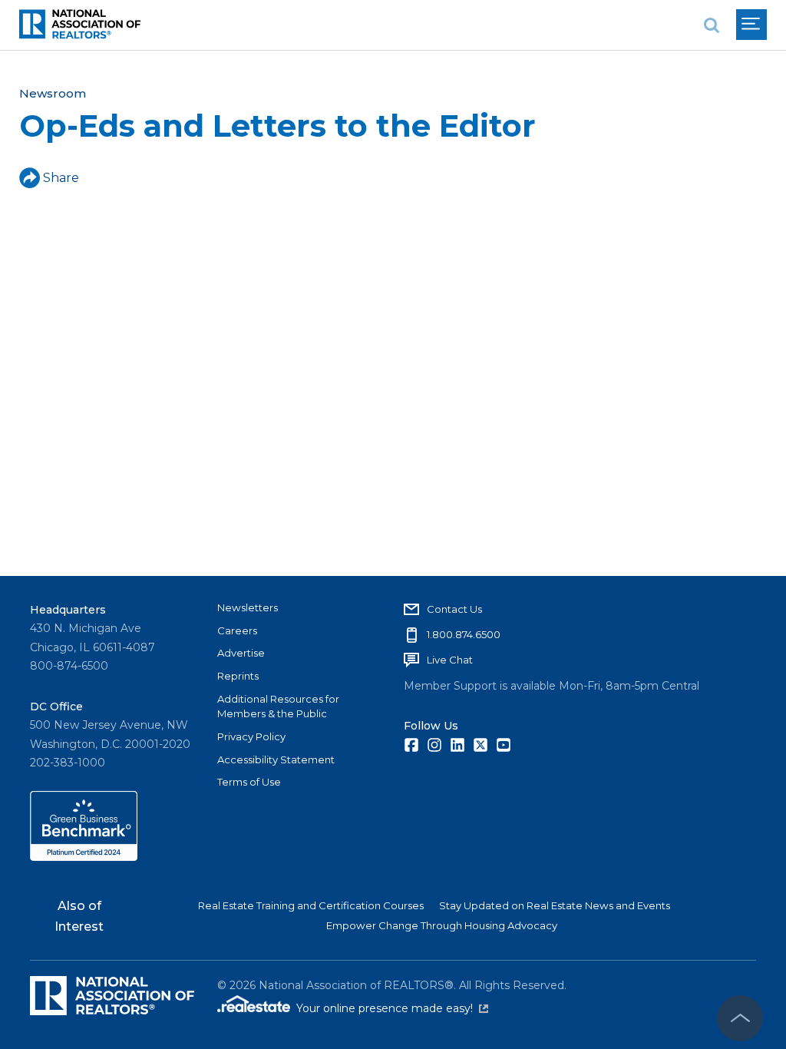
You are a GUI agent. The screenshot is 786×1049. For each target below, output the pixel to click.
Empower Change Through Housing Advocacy (441, 925)
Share (61, 177)
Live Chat (450, 660)
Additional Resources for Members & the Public (278, 706)
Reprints (238, 676)
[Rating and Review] (83, 857)
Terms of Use (249, 782)
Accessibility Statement (276, 759)
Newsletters (247, 607)
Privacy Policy (251, 736)
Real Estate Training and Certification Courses (311, 905)
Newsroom (52, 93)
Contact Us (454, 609)
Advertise (241, 653)
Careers (237, 630)
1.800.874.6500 (463, 634)
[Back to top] (740, 1018)
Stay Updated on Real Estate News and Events (554, 905)
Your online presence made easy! (392, 1008)
